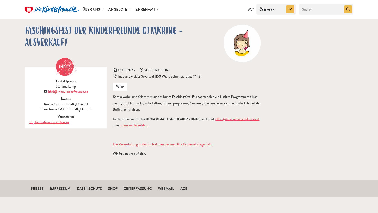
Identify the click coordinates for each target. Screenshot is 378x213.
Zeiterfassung (138, 188)
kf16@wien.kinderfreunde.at (68, 91)
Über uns (92, 9)
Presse (37, 188)
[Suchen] (348, 9)
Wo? (251, 9)
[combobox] (276, 9)
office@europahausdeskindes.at (237, 118)
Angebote (118, 9)
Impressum (60, 188)
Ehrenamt (146, 9)
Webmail (166, 188)
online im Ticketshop (134, 125)
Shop (113, 188)
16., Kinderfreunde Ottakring (49, 122)
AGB (183, 188)
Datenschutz (89, 188)
